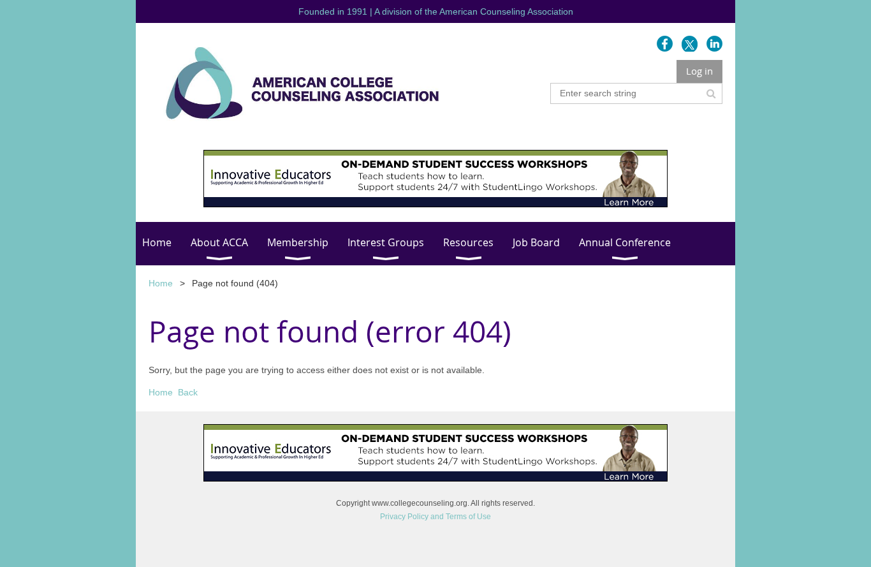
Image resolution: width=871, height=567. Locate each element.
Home (161, 283)
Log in (699, 70)
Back (188, 392)
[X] (690, 44)
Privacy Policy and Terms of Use (435, 516)
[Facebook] (665, 44)
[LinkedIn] (714, 44)
